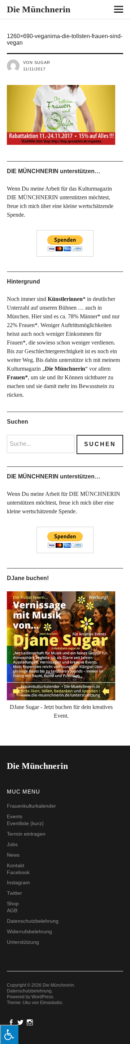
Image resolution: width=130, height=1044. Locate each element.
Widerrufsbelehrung (29, 931)
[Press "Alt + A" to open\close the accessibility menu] (9, 1034)
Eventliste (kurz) (25, 823)
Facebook (18, 872)
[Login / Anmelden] (98, 10)
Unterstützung (23, 942)
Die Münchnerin (38, 9)
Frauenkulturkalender (31, 806)
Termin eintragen (26, 834)
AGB (12, 910)
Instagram (18, 882)
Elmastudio (51, 1002)
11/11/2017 (34, 69)
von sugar (36, 62)
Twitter (14, 893)
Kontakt (15, 865)
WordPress (42, 996)
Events (14, 816)
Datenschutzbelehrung (32, 921)
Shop (13, 903)
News (13, 855)
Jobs (12, 844)
